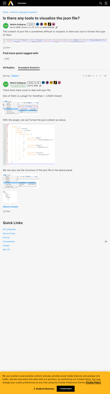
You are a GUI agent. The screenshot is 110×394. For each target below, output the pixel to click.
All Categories (9, 229)
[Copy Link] (56, 27)
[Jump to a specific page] (105, 76)
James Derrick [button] (48, 27)
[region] (55, 383)
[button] (6, 26)
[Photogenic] (37, 24)
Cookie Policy (93, 382)
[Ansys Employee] (49, 24)
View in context (10, 206)
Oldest (14, 76)
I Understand (66, 388)
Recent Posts (9, 233)
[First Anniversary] (53, 24)
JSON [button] (6, 59)
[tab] (8, 67)
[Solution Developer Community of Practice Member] (45, 24)
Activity (6, 237)
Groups (6, 245)
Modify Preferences (45, 388)
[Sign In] (105, 3)
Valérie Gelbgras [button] (18, 24)
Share (6, 47)
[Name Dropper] (41, 24)
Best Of (6, 249)
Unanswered (55, 241)
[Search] (100, 3)
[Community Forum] (20, 3)
